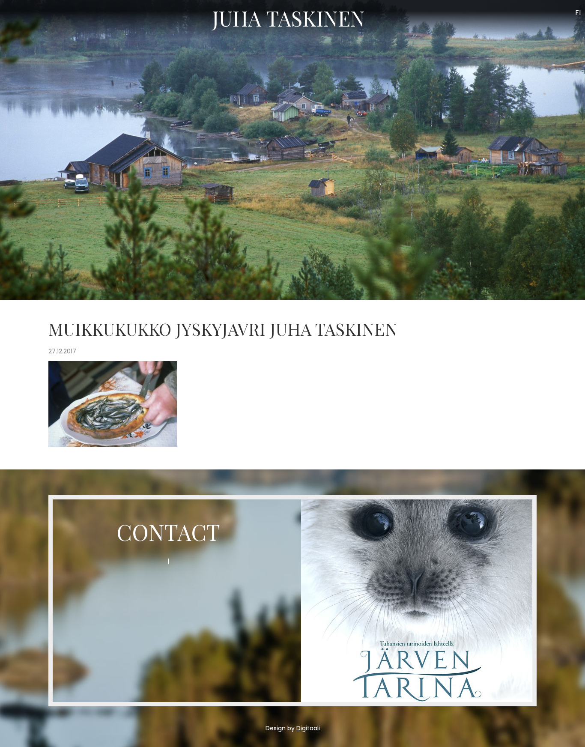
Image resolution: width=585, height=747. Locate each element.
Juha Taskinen (288, 18)
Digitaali (308, 728)
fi (578, 13)
